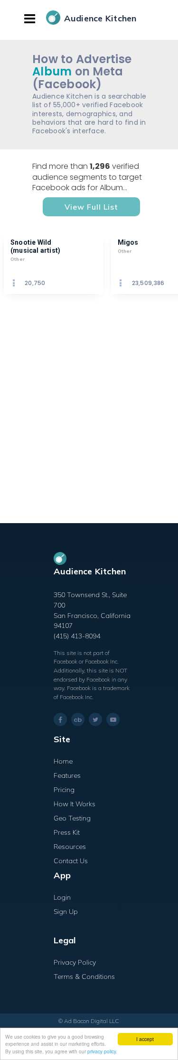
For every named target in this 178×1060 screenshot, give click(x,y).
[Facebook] (60, 719)
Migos (128, 242)
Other (17, 259)
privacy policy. (102, 1051)
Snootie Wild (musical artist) (35, 246)
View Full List (91, 207)
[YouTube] (113, 719)
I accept (145, 1038)
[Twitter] (95, 719)
